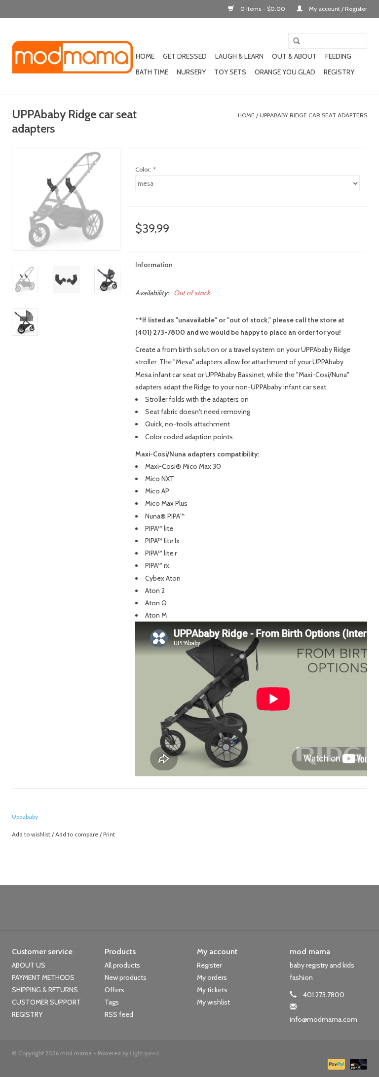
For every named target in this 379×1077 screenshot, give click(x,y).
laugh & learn (239, 56)
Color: (145, 169)
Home (145, 56)
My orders (212, 977)
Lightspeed (144, 1053)
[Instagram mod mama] (207, 907)
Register (209, 965)
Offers (114, 989)
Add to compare (77, 834)
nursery (191, 72)
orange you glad (285, 72)
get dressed (185, 56)
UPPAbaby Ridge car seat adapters (313, 115)
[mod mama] (72, 56)
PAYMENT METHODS (43, 977)
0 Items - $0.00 (263, 8)
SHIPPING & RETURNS (45, 989)
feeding (338, 56)
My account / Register (337, 8)
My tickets (212, 989)
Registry (339, 72)
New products (126, 977)
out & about (294, 56)
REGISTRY (27, 1014)
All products (122, 965)
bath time (152, 72)
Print (109, 834)
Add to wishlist (31, 834)
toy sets (230, 72)
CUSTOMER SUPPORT (46, 1002)
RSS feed (119, 1014)
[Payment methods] (335, 1063)
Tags (112, 1002)
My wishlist (213, 1002)
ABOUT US (28, 965)
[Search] (293, 41)
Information (154, 264)
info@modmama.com (323, 1019)
